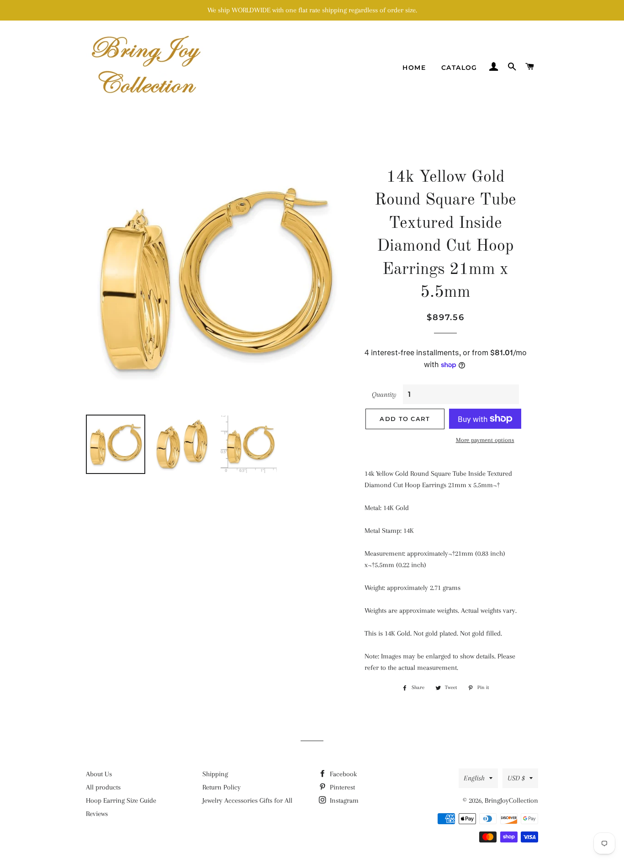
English (474, 778)
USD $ (516, 778)
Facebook (342, 774)
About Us (99, 774)
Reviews (97, 814)
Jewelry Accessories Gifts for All (247, 800)
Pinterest (341, 787)
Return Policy (221, 787)
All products (103, 787)
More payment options (485, 440)
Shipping (215, 774)
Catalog (459, 67)
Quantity (384, 394)
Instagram (343, 800)
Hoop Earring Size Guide (121, 800)
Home (414, 67)
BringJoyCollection (511, 800)
